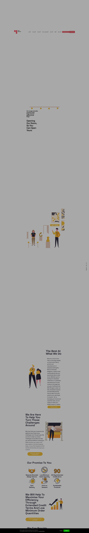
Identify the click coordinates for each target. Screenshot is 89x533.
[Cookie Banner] (44, 530)
